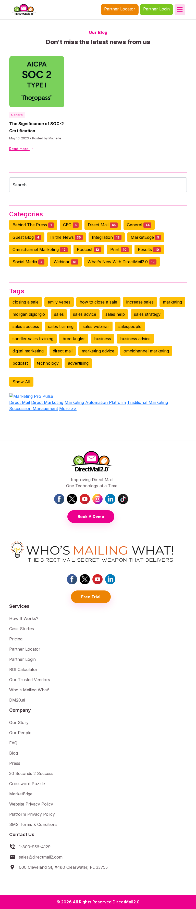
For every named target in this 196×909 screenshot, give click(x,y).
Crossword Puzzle (27, 783)
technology (48, 363)
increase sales (140, 302)
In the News (65, 237)
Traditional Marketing (147, 402)
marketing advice (98, 350)
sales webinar (96, 326)
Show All (21, 381)
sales (59, 314)
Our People (20, 732)
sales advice (84, 314)
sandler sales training (33, 338)
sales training (61, 326)
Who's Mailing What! (29, 689)
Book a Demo (91, 516)
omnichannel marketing (146, 350)
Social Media (27, 261)
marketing (172, 302)
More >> (68, 408)
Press (14, 763)
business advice (135, 338)
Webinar (65, 261)
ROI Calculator (23, 669)
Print (118, 249)
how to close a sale (98, 302)
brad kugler (74, 338)
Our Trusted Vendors (29, 679)
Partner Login (156, 8)
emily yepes (59, 302)
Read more (19, 149)
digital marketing (28, 350)
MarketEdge (145, 237)
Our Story (19, 722)
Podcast (88, 249)
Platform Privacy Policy (32, 814)
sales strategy (147, 314)
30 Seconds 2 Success (31, 773)
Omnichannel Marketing (39, 249)
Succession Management (33, 408)
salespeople (129, 326)
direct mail (62, 350)
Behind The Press (32, 224)
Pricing (15, 638)
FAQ (13, 742)
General (17, 115)
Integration (105, 237)
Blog (13, 753)
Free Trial (91, 597)
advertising (78, 363)
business (102, 338)
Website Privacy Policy (31, 804)
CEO (70, 224)
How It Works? (23, 618)
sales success (26, 326)
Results (148, 249)
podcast (20, 363)
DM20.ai (17, 700)
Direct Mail (102, 224)
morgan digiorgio (29, 314)
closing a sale (26, 302)
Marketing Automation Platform (95, 402)
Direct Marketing (47, 402)
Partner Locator (119, 8)
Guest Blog (26, 237)
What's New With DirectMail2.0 (121, 261)
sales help (115, 314)
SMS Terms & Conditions (33, 824)
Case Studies (21, 628)
